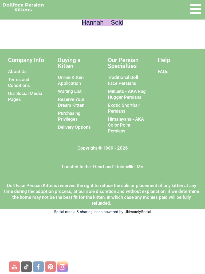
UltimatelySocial (137, 212)
